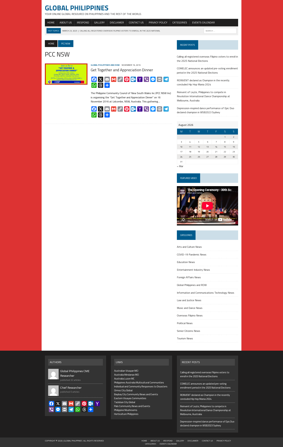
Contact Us (136, 22)
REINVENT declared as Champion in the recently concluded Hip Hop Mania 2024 (203, 82)
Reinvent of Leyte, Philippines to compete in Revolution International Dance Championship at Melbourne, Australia (203, 96)
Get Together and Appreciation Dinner (122, 70)
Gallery (99, 22)
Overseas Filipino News (190, 315)
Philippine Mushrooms (125, 410)
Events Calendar (203, 22)
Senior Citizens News (188, 331)
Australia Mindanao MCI (126, 375)
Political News (185, 323)
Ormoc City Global (123, 390)
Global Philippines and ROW (105, 65)
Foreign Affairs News (189, 277)
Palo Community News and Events (132, 406)
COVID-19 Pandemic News (191, 254)
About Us (66, 22)
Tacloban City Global (124, 402)
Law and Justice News (189, 300)
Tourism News (185, 338)
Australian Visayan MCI (126, 371)
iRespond (83, 22)
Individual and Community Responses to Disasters (140, 386)
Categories (179, 22)
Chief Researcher (71, 387)
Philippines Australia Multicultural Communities (139, 382)
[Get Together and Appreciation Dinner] (66, 82)
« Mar (180, 166)
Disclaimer (117, 22)
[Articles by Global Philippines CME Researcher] (53, 377)
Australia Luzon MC (124, 378)
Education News (186, 262)
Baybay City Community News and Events (136, 394)
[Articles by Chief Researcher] (53, 394)
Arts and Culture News (189, 247)
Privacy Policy (158, 22)
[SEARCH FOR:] (220, 30)
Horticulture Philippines (126, 414)
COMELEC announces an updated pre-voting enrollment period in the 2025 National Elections (207, 70)
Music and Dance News (189, 308)
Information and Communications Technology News (205, 293)
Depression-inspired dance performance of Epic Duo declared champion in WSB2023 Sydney (205, 110)
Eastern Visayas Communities (130, 398)
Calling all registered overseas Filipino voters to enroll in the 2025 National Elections (207, 59)
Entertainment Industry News (193, 270)
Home (51, 22)
